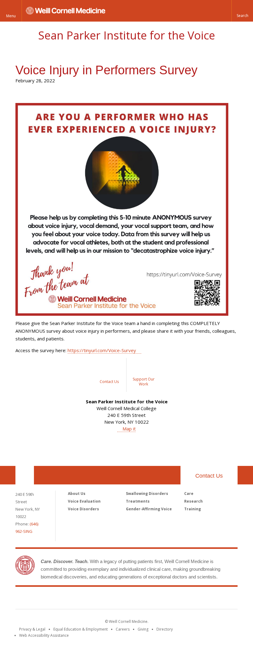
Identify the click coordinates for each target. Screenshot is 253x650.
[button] (242, 11)
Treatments (138, 501)
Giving (143, 629)
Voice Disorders (83, 509)
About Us (76, 493)
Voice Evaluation (84, 501)
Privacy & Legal (32, 629)
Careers (123, 629)
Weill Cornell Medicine (126, 599)
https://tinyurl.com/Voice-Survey (102, 350)
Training (192, 509)
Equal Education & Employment (80, 629)
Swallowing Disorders (147, 493)
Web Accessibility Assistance (44, 635)
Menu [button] (11, 16)
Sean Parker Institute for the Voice (126, 35)
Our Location (24, 475)
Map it (129, 429)
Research (193, 501)
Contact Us (209, 476)
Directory (164, 629)
